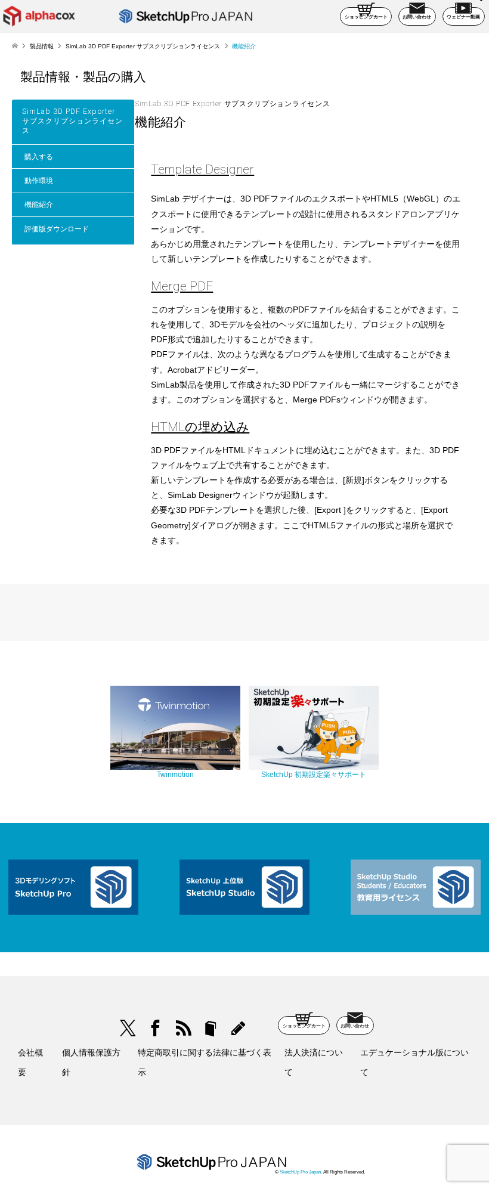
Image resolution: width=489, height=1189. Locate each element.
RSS (183, 1028)
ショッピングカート (366, 17)
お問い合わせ (417, 17)
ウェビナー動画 (463, 17)
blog (238, 1028)
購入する (38, 157)
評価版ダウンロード (56, 229)
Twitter (128, 1028)
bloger (211, 1028)
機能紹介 (38, 204)
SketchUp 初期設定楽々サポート (313, 774)
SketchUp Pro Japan (300, 1172)
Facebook (155, 1028)
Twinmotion (175, 774)
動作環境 (38, 181)
